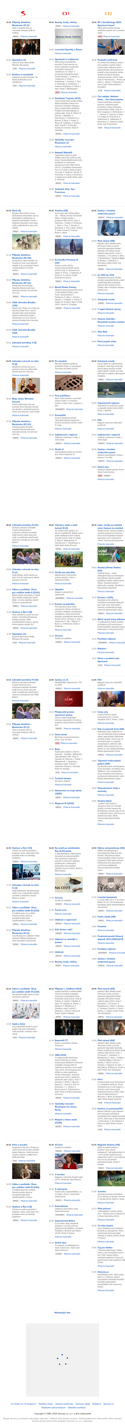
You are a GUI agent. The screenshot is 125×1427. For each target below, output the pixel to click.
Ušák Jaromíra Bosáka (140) (23, 331)
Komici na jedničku (65, 604)
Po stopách (61, 361)
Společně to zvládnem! (67, 59)
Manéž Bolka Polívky (65, 287)
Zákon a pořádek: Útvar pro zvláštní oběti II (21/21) (26, 591)
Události (59, 952)
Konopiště (60, 415)
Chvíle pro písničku (65, 572)
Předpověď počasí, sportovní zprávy (65, 713)
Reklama (96, 1404)
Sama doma (61, 734)
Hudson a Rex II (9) (22, 848)
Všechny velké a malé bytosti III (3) (66, 526)
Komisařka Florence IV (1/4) (66, 261)
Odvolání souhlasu (77, 1407)
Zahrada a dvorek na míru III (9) (25, 362)
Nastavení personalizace (53, 1407)
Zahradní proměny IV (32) (25, 680)
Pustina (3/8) (61, 210)
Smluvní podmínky (64, 1404)
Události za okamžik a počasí (66, 940)
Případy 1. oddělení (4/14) (68, 988)
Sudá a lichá (18, 1024)
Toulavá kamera (63, 778)
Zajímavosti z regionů (66, 434)
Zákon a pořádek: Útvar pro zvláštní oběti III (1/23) (25, 909)
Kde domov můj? (64, 929)
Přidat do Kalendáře (29, 36)
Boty (57, 749)
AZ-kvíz (59, 636)
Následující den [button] (62, 1312)
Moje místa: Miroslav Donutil (23, 400)
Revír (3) (16, 210)
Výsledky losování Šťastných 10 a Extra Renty (66, 1107)
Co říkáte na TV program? (23, 1404)
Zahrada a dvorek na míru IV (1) (25, 571)
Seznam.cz (108, 1404)
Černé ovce (61, 910)
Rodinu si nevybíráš (22, 74)
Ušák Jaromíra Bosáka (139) (23, 304)
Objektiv (59, 589)
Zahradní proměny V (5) (24, 342)
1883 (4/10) (60, 1055)
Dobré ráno (60, 1242)
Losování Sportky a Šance (68, 49)
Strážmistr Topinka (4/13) (68, 98)
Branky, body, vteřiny (66, 22)
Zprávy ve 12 (61, 680)
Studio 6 (59, 449)
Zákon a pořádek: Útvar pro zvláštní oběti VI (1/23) (25, 990)
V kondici (60, 1174)
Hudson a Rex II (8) (22, 612)
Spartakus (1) (19, 60)
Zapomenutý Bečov (65, 1221)
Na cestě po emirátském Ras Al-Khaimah (67, 849)
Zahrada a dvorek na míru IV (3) (25, 886)
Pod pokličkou (62, 395)
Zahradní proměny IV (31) (25, 525)
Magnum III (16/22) (64, 803)
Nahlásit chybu (46, 1404)
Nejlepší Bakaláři (63, 152)
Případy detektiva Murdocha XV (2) (21, 931)
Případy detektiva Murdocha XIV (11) (21, 281)
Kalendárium (61, 1206)
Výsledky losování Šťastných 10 (64, 141)
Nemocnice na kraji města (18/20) (68, 792)
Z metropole (61, 1189)
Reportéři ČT (61, 1040)
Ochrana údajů (83, 1404)
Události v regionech (66, 919)
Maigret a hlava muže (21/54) (66, 1121)
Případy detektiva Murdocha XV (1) (21, 24)
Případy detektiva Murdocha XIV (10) (21, 256)
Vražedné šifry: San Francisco (65, 190)
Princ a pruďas (19, 1144)
